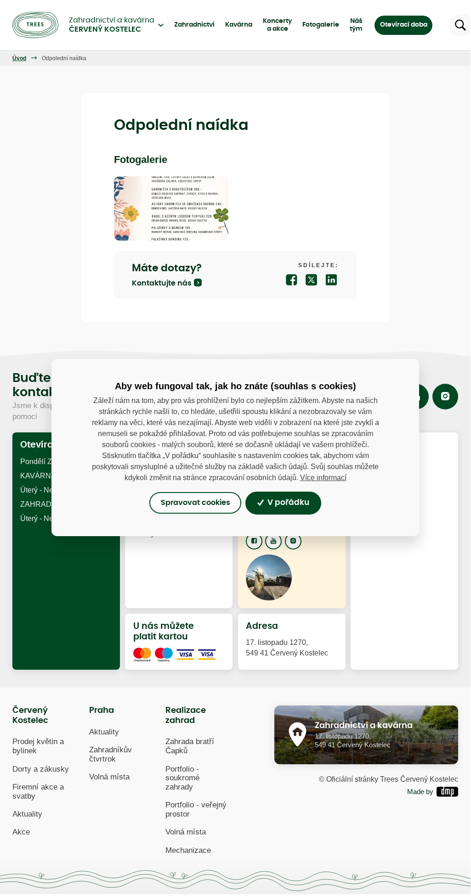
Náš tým (356, 25)
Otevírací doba (403, 25)
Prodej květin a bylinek (38, 746)
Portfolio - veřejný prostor (196, 809)
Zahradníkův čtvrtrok (110, 754)
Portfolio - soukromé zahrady (182, 778)
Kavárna (238, 25)
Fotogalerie (320, 25)
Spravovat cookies (195, 502)
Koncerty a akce (277, 25)
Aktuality (27, 814)
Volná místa (109, 777)
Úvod (19, 58)
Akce (21, 832)
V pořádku (287, 502)
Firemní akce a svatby (38, 792)
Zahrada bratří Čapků (189, 746)
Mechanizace (188, 850)
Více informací (323, 477)
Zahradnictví (194, 25)
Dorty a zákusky (40, 769)
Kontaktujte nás (162, 283)
